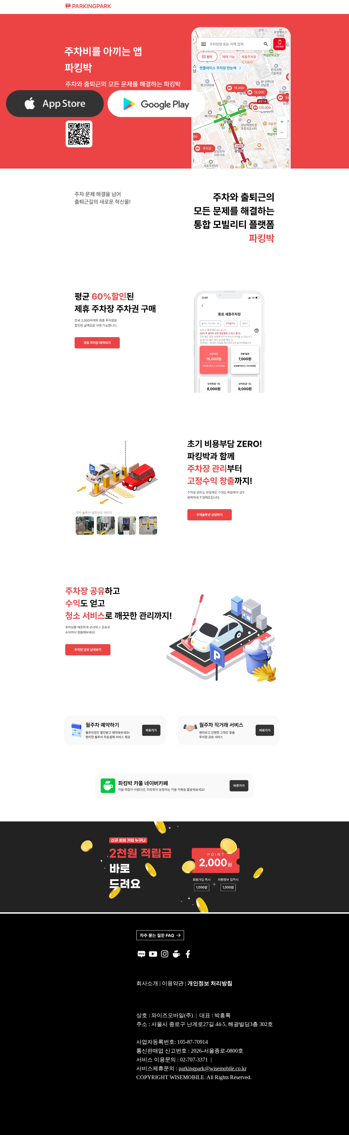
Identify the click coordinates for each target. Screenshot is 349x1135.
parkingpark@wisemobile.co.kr (212, 1068)
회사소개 (147, 983)
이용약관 (173, 983)
